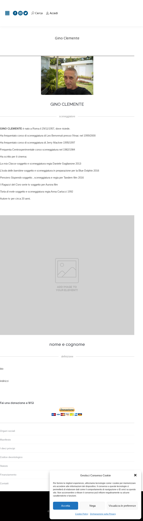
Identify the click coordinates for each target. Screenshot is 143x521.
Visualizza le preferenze (122, 505)
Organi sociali (7, 430)
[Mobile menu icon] (7, 13)
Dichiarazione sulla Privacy (103, 514)
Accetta (65, 505)
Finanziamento (8, 474)
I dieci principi (7, 448)
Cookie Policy (81, 514)
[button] (136, 475)
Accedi (54, 13)
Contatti (4, 483)
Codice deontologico (11, 457)
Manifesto (5, 439)
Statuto (4, 465)
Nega (92, 505)
